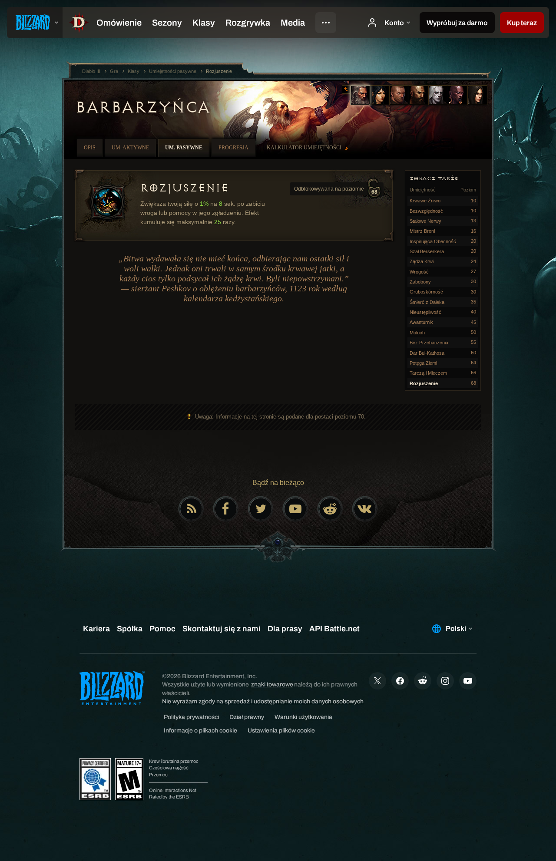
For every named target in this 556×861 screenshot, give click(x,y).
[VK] (365, 509)
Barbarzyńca (142, 107)
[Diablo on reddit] (330, 509)
